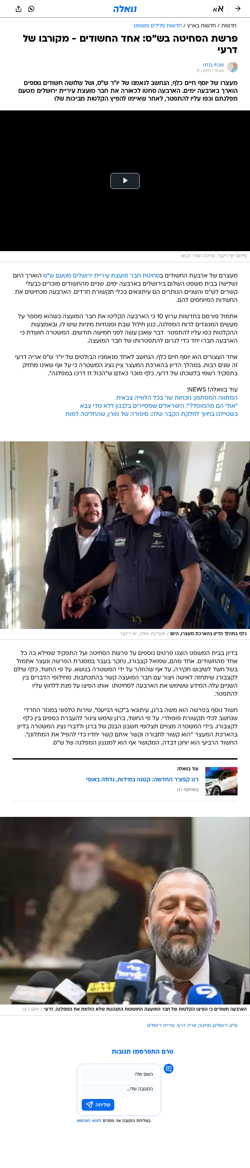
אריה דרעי (186, 1026)
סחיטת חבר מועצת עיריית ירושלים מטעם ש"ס (101, 276)
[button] (218, 9)
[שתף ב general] (18, 8)
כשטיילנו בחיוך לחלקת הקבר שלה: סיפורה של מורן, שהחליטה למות (151, 414)
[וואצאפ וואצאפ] (31, 9)
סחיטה (204, 1026)
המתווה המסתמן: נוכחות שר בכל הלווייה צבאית (177, 398)
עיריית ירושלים (161, 1026)
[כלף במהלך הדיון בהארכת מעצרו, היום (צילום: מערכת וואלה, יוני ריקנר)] (125, 540)
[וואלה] (125, 9)
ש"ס (233, 1026)
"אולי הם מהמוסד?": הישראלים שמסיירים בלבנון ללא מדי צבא (159, 406)
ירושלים (220, 1026)
